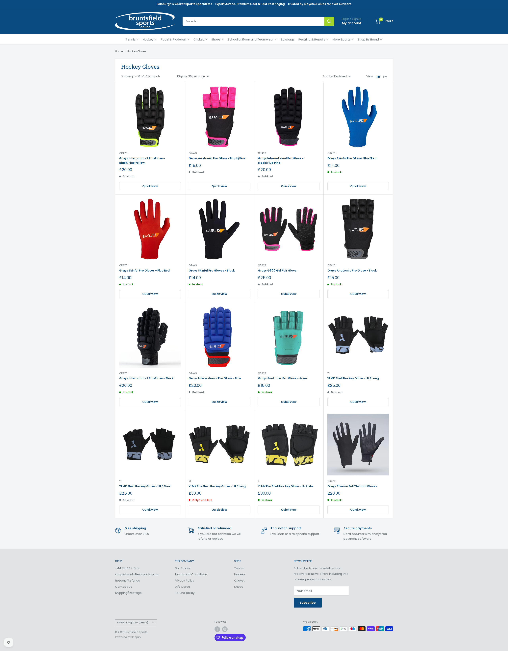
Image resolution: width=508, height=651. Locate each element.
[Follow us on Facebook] (217, 629)
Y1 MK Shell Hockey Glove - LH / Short (145, 486)
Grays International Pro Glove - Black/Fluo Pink (281, 160)
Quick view (150, 186)
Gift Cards (182, 587)
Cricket (239, 580)
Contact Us (123, 587)
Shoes (238, 587)
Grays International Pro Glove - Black (146, 378)
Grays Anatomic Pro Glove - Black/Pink (217, 158)
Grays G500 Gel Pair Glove (277, 271)
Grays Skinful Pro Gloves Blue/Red (351, 158)
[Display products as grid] (378, 76)
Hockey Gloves (136, 51)
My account (351, 23)
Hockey (239, 574)
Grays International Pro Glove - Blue (215, 378)
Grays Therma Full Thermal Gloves (352, 486)
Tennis (239, 568)
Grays (123, 153)
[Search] (329, 21)
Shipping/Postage (128, 593)
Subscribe (308, 603)
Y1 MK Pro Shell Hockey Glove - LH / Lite (285, 486)
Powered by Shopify (128, 637)
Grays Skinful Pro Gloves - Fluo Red (144, 271)
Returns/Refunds (127, 580)
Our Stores (182, 568)
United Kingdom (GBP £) (132, 622)
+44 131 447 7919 (127, 568)
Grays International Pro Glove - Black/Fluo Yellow (142, 160)
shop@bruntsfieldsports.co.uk (137, 574)
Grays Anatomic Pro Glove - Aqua (282, 378)
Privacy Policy (184, 580)
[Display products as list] (385, 76)
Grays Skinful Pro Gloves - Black (212, 271)
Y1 (328, 373)
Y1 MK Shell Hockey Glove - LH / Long (353, 378)
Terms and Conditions (191, 574)
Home (119, 51)
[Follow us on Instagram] (225, 629)
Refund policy (184, 593)
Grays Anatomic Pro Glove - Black (352, 271)
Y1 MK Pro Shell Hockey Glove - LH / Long (217, 486)
